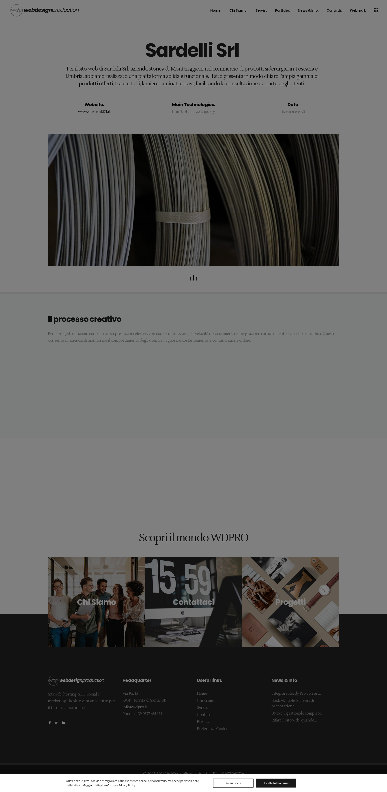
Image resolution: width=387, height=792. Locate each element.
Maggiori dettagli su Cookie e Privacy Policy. (109, 785)
